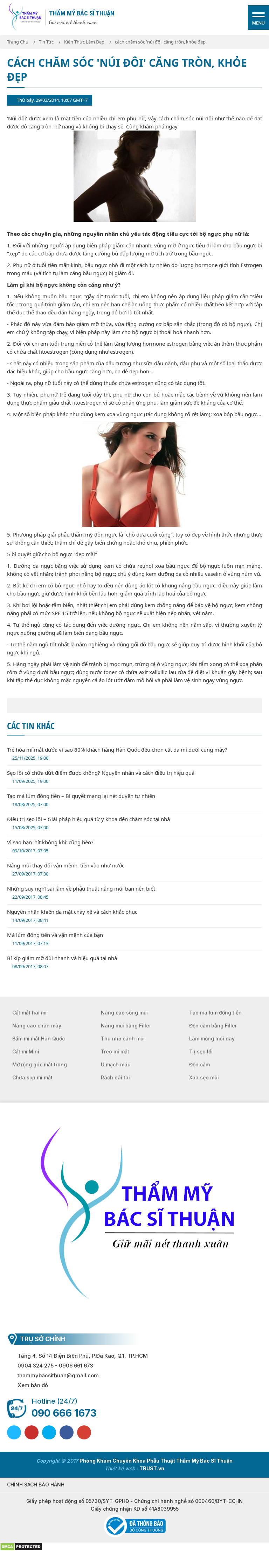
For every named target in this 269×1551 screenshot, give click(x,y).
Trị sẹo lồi (201, 1051)
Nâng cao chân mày (36, 1026)
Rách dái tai (115, 1077)
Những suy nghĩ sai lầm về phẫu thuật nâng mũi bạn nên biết (81, 892)
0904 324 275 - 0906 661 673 (55, 1365)
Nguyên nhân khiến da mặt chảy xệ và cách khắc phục (72, 915)
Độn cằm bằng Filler (213, 1026)
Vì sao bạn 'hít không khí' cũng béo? (50, 846)
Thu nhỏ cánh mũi (123, 1038)
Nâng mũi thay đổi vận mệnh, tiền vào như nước (65, 869)
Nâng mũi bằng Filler (126, 1026)
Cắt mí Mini (25, 1051)
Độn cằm (199, 1064)
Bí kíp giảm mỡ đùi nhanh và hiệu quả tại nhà (62, 962)
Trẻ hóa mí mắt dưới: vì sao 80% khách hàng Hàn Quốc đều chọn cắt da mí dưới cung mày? (117, 753)
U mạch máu (116, 1064)
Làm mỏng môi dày (212, 1038)
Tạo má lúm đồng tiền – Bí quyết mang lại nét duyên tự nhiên (81, 799)
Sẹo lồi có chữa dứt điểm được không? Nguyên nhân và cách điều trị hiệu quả (100, 776)
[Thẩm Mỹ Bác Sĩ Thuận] (24, 17)
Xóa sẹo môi (204, 1077)
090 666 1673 (64, 1413)
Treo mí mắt (115, 1051)
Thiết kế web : (121, 1468)
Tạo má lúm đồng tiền (215, 1013)
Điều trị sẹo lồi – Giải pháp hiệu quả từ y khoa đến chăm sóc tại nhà (88, 823)
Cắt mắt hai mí (29, 1013)
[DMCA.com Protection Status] (21, 1546)
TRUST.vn (151, 1468)
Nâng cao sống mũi (124, 1013)
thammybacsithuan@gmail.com (58, 1375)
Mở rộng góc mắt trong (39, 1064)
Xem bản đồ (33, 1385)
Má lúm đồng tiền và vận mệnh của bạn (55, 938)
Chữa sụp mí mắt (32, 1077)
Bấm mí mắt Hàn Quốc (38, 1038)
